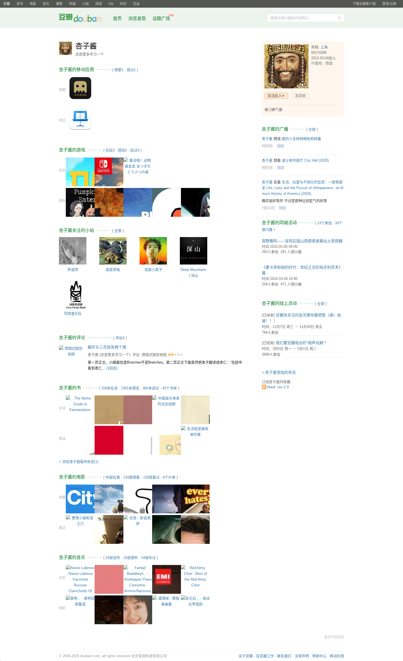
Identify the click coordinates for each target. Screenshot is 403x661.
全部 (117, 231)
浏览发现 (137, 18)
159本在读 (109, 388)
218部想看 (131, 477)
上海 (324, 47)
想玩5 (122, 150)
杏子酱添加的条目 (280, 372)
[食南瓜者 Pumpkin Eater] (87, 217)
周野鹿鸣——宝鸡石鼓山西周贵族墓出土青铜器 (302, 241)
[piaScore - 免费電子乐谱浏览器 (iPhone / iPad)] (80, 118)
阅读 (98, 4)
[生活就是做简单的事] (195, 431)
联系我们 (284, 656)
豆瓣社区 (84, 19)
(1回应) (112, 368)
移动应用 (337, 656)
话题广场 (161, 18)
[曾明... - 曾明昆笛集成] (80, 601)
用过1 (131, 70)
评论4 (119, 338)
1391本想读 (130, 388)
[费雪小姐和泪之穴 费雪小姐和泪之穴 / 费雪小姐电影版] (80, 521)
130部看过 (151, 477)
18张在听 (113, 558)
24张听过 (148, 558)
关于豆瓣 (246, 656)
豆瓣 (6, 4)
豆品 (136, 4)
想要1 (118, 70)
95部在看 (113, 477)
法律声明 (302, 656)
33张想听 (130, 558)
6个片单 (169, 477)
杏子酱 (93, 355)
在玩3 (110, 150)
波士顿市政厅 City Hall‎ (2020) (305, 160)
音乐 (46, 4)
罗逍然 (72, 270)
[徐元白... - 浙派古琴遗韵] (195, 601)
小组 (85, 4)
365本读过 (151, 388)
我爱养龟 (113, 270)
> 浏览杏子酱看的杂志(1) (78, 462)
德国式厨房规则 (154, 355)
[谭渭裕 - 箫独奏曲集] (166, 601)
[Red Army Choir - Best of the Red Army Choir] (195, 576)
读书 (19, 4)
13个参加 (324, 223)
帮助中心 (319, 656)
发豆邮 (300, 96)
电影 (33, 4)
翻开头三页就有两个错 (107, 347)
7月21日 (268, 208)
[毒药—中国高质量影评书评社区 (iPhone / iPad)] (80, 88)
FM (111, 4)
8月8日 (267, 146)
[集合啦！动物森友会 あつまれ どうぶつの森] (137, 166)
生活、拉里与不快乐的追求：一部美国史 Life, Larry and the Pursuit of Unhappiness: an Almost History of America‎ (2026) (303, 188)
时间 (123, 4)
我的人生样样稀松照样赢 (301, 139)
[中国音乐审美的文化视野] (166, 401)
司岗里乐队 (73, 313)
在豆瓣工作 (265, 656)
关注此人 (275, 96)
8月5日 (267, 167)
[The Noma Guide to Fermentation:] (80, 404)
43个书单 (169, 388)
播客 (59, 4)
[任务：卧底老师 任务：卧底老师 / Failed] (137, 521)
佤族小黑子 (153, 270)
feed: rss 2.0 (278, 387)
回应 (280, 146)
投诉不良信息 (334, 637)
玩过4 (134, 150)
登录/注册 (389, 4)
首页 (117, 18)
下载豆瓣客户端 (364, 4)
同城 (72, 4)
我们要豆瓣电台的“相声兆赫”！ (302, 343)
